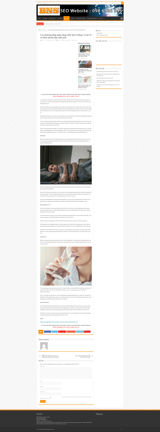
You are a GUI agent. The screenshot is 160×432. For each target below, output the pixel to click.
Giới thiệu (39, 3)
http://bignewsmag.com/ (46, 421)
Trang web (42, 391)
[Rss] (112, 3)
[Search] (122, 3)
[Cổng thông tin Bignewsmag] (80, 10)
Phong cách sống (80, 18)
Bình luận (42, 366)
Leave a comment (66, 40)
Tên (41, 381)
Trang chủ (45, 3)
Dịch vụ (66, 18)
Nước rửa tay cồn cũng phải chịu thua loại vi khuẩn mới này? (84, 86)
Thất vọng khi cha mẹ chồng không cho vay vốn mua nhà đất (84, 55)
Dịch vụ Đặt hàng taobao (102, 35)
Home (39, 29)
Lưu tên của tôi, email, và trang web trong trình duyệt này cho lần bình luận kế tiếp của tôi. (65, 397)
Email (42, 386)
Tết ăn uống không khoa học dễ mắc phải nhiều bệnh (82, 356)
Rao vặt (101, 18)
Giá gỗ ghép (99, 33)
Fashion (72, 18)
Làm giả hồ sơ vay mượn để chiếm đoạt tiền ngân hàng (85, 71)
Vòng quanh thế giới (91, 18)
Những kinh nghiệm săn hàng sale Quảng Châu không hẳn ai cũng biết (50, 356)
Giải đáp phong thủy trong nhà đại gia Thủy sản (107, 71)
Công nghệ (60, 18)
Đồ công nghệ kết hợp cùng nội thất (52, 23)
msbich (43, 40)
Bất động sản (52, 18)
